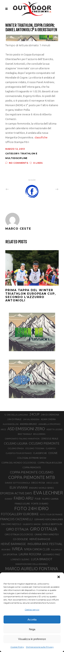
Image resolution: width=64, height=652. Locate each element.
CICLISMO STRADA (16, 448)
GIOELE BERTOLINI (52, 524)
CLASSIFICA (51, 448)
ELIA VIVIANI (19, 487)
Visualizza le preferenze (32, 638)
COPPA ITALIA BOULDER (50, 462)
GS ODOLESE (20, 539)
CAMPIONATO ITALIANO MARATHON (22, 438)
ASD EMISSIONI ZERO (26, 428)
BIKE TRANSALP (25, 434)
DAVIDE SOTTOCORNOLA (17, 483)
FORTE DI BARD (39, 503)
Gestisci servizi (32, 609)
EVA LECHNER (48, 492)
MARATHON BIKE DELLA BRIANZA (31, 564)
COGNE (52, 452)
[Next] (49, 189)
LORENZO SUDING (20, 559)
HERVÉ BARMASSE (13, 544)
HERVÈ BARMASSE (39, 539)
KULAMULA (56, 550)
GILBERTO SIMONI (32, 524)
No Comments (18, 163)
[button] (58, 577)
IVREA (17, 549)
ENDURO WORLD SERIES (41, 488)
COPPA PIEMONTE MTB (31, 477)
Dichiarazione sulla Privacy (40, 647)
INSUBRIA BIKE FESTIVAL (44, 544)
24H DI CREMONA (50, 414)
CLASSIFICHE (40, 453)
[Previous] (15, 189)
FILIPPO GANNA (50, 499)
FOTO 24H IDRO (31, 508)
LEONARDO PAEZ (51, 554)
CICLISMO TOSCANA (34, 448)
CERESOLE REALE (49, 438)
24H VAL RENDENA (31, 419)
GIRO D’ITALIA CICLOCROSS (19, 534)
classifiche (41, 137)
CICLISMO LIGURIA (15, 443)
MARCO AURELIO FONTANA (31, 568)
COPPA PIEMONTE (31, 467)
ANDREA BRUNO (28, 424)
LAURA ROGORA (30, 554)
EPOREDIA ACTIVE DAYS (16, 493)
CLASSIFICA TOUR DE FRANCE (19, 453)
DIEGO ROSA (38, 482)
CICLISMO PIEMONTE (44, 443)
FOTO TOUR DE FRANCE (51, 514)
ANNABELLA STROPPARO (49, 424)
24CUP (34, 414)
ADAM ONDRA (48, 419)
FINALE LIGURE (22, 503)
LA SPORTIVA (10, 554)
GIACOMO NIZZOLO (11, 524)
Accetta (32, 619)
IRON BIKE (5, 550)
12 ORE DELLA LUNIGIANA (16, 415)
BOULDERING (39, 434)
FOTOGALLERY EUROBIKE (20, 514)
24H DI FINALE (14, 419)
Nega (32, 629)
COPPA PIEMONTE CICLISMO (31, 472)
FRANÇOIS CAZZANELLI (16, 519)
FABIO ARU (23, 498)
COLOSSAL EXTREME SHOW (31, 458)
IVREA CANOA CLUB (37, 549)
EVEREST (8, 499)
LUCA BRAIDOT (41, 559)
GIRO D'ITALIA (17, 529)
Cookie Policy (17, 647)
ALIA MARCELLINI (10, 424)
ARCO (3, 429)
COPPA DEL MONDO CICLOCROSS (18, 462)
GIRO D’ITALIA (43, 529)
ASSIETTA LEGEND (54, 429)
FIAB (38, 498)
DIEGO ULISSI (52, 483)
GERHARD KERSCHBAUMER (48, 519)
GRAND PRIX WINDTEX (46, 534)
